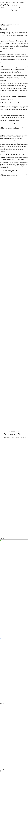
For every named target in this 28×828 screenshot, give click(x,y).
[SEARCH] (26, 4)
